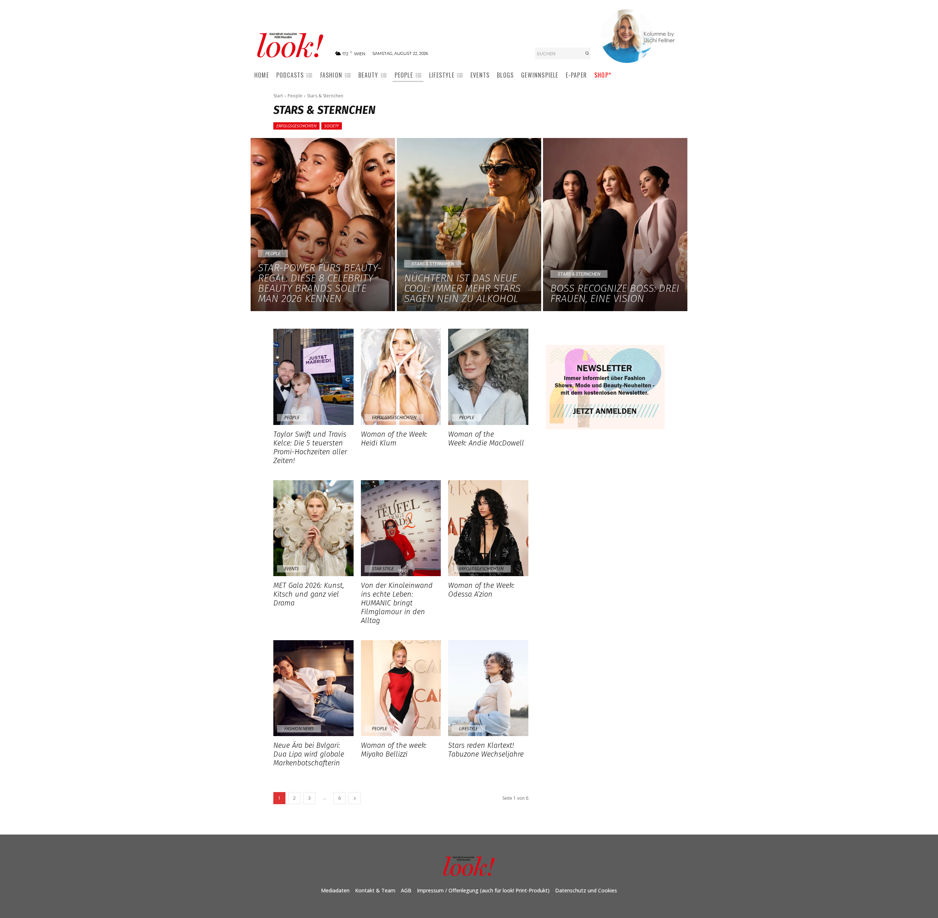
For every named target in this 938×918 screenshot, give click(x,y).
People (295, 96)
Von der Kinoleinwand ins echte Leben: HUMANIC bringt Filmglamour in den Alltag (397, 603)
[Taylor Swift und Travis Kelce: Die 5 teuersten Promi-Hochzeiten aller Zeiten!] (313, 377)
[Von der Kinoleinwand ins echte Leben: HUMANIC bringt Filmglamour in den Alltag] (401, 528)
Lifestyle (468, 728)
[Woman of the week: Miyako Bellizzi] (401, 688)
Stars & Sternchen (432, 263)
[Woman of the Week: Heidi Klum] (401, 377)
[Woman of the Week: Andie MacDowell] (488, 377)
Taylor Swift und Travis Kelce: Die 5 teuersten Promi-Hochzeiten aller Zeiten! (310, 447)
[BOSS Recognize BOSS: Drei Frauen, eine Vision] (615, 224)
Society (331, 125)
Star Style (383, 569)
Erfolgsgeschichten (296, 125)
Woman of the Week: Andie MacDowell (486, 438)
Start (278, 96)
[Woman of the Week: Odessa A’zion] (488, 528)
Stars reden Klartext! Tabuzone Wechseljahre (487, 749)
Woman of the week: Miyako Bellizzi (393, 749)
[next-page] (354, 798)
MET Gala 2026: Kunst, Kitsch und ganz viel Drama (308, 594)
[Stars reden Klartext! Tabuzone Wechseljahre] (488, 688)
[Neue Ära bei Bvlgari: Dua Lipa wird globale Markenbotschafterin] (313, 688)
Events (291, 569)
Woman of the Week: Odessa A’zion (481, 589)
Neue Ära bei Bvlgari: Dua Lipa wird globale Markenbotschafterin (308, 754)
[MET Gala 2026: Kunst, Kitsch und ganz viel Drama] (313, 528)
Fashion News (299, 728)
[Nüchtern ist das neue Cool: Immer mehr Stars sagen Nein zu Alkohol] (469, 224)
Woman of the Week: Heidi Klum (394, 438)
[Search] (587, 53)
